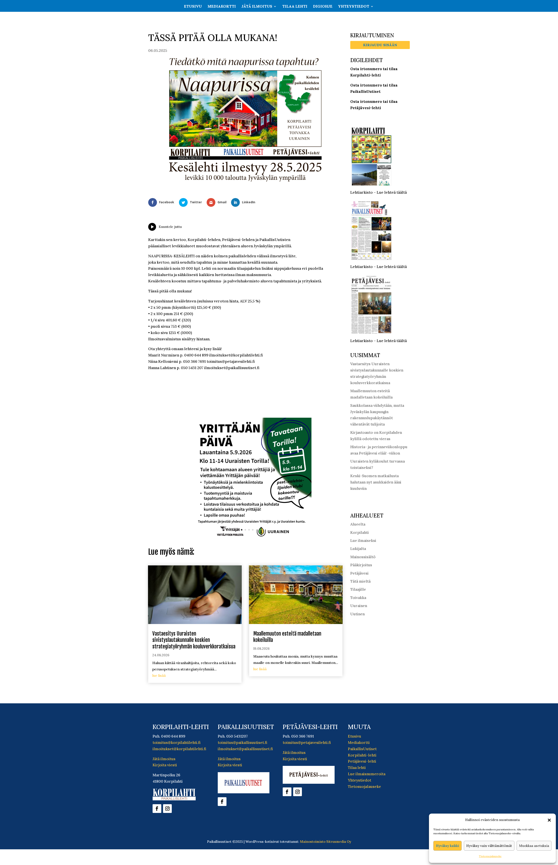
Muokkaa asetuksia (534, 846)
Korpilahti (359, 532)
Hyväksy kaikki (447, 846)
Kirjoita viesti (165, 765)
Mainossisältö (363, 557)
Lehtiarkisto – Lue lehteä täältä (378, 192)
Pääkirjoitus (361, 565)
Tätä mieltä (360, 581)
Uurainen (358, 605)
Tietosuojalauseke (490, 856)
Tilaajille (358, 589)
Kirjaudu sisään (380, 45)
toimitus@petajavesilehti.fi (307, 742)
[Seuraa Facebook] (157, 808)
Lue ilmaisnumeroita (366, 774)
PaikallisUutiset (362, 748)
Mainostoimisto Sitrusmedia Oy (325, 842)
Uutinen (357, 614)
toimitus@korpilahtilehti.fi (177, 742)
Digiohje (322, 7)
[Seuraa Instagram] (167, 808)
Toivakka (358, 597)
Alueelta (357, 524)
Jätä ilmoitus (257, 7)
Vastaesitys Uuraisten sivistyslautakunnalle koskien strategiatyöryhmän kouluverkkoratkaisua (193, 640)
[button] (549, 820)
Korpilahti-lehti (362, 755)
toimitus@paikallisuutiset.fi (242, 742)
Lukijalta (358, 548)
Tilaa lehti (294, 7)
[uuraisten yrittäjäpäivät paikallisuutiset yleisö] (245, 538)
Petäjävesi (359, 573)
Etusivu (193, 7)
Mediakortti (222, 7)
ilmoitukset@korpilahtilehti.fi (179, 748)
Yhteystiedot (353, 7)
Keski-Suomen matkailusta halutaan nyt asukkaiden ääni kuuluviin (375, 482)
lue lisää (159, 675)
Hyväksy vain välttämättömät (489, 846)
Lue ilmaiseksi (363, 540)
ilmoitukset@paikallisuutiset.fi (245, 748)
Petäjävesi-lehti (362, 761)
